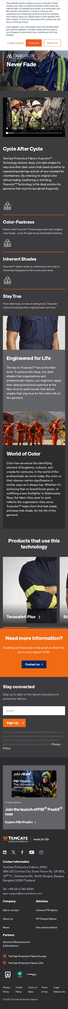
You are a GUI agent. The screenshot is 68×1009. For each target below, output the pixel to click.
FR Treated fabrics (46, 918)
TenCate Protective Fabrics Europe (27, 956)
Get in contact (11, 910)
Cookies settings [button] (15, 42)
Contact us (32, 664)
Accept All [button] (34, 42)
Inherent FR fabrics (47, 910)
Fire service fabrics (46, 927)
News (6, 927)
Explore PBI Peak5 (19, 822)
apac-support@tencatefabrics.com (22, 893)
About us (8, 918)
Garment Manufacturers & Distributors (16, 943)
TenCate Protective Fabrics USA (25, 962)
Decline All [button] (52, 42)
